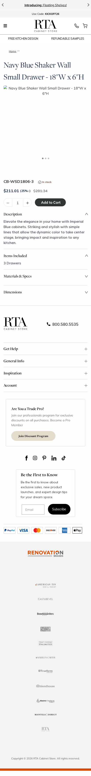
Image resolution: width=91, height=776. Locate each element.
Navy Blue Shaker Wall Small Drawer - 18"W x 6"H (52, 51)
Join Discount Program (33, 436)
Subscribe (59, 509)
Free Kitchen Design (23, 38)
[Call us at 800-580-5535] (76, 27)
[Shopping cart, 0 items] (85, 27)
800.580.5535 (64, 324)
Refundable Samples (67, 38)
